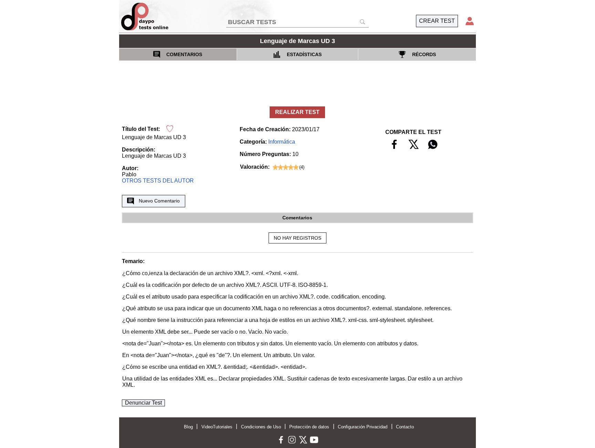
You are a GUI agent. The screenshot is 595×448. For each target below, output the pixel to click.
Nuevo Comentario (159, 201)
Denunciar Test (143, 403)
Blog (188, 426)
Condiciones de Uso (261, 426)
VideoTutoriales (216, 426)
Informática (281, 142)
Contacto (405, 426)
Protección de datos (309, 426)
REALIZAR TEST (297, 112)
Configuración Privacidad (362, 426)
